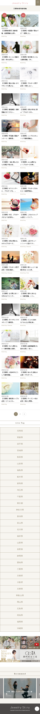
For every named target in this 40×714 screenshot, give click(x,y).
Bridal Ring (4, 36)
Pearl (28, 273)
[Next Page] (24, 414)
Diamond (29, 246)
